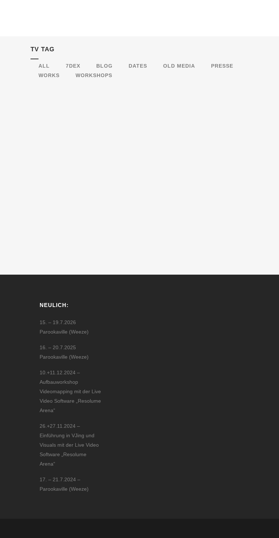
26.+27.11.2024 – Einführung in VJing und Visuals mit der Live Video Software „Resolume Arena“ (69, 445)
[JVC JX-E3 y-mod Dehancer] (81, 122)
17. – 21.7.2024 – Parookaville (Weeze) (64, 484)
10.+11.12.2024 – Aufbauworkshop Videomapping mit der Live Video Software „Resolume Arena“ (70, 391)
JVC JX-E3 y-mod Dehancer (80, 159)
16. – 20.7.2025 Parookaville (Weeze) (64, 352)
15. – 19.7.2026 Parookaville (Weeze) (64, 327)
